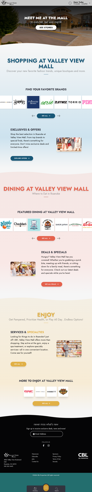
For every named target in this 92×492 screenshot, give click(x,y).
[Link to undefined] (19, 102)
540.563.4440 (8, 466)
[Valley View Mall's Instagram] (48, 445)
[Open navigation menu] (46, 487)
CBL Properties (42, 475)
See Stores (46, 27)
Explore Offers (20, 158)
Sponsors (55, 454)
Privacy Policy (57, 456)
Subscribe (35, 456)
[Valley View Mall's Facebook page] (44, 445)
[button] (81, 3)
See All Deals (50, 284)
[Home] (34, 3)
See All (45, 116)
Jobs (33, 459)
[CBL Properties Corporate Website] (78, 456)
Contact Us (35, 462)
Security (55, 462)
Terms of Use (57, 459)
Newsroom (35, 454)
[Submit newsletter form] (59, 434)
